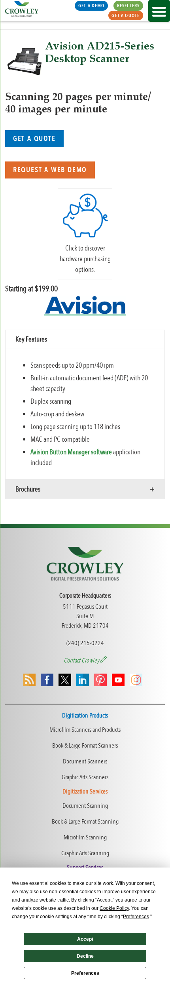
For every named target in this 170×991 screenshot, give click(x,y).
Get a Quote (125, 15)
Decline (85, 956)
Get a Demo (91, 5)
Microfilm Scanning (85, 837)
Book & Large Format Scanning (85, 821)
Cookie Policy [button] (114, 908)
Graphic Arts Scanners (85, 777)
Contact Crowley (82, 660)
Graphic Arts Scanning (85, 853)
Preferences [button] (136, 916)
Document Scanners (85, 761)
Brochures (27, 489)
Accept (85, 939)
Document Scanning (85, 805)
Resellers (128, 5)
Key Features (31, 339)
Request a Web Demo (50, 170)
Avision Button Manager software (71, 452)
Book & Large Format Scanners (85, 745)
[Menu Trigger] (159, 11)
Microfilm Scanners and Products (85, 729)
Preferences (85, 973)
